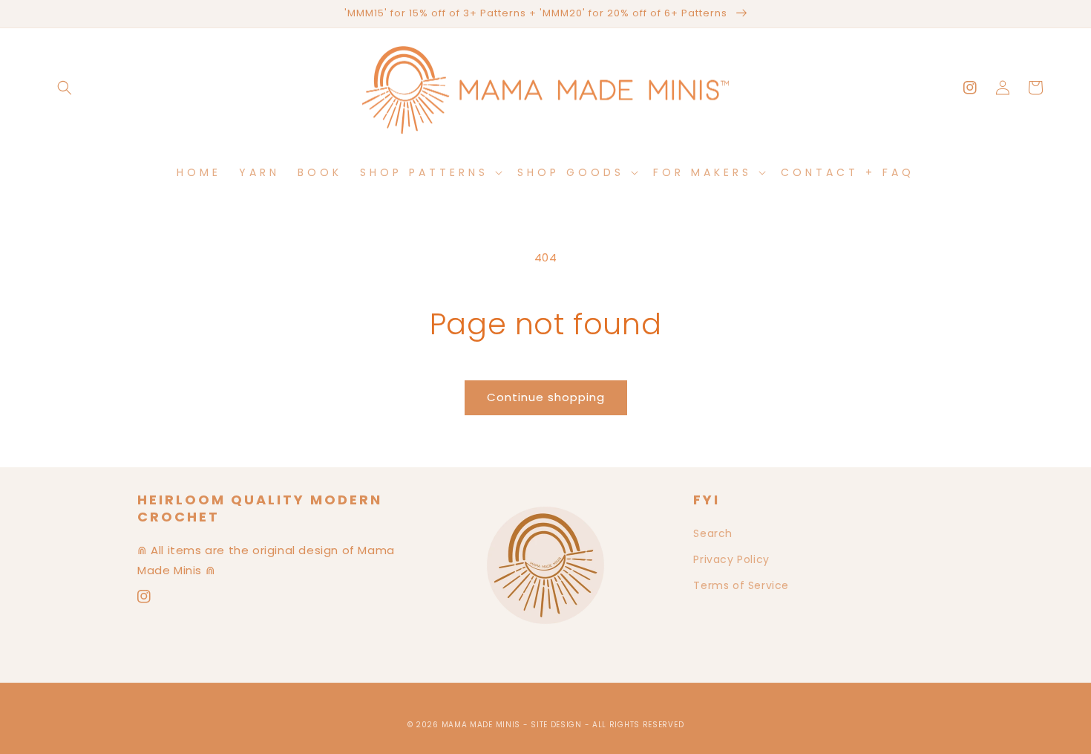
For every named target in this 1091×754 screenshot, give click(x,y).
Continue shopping (546, 397)
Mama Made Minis (481, 724)
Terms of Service (741, 585)
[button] (64, 87)
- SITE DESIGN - (557, 724)
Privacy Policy (731, 559)
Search (713, 533)
